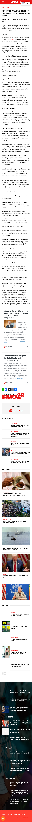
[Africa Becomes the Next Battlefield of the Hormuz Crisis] (5, 693)
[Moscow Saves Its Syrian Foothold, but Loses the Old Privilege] (6, 460)
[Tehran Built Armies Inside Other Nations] (6, 626)
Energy (5, 574)
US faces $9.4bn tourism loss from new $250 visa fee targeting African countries (19, 709)
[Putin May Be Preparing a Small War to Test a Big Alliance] (6, 664)
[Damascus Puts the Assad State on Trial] (6, 443)
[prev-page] (2, 673)
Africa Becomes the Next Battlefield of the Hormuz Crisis (20, 692)
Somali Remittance (8, 492)
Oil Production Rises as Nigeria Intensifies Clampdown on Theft (20, 769)
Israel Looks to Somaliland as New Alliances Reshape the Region (20, 452)
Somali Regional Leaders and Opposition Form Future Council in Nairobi (20, 784)
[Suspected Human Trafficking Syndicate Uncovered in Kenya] (5, 754)
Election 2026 (7, 519)
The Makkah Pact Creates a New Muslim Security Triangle (18, 652)
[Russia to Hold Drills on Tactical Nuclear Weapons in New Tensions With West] (5, 762)
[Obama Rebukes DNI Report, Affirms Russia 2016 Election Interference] (5, 802)
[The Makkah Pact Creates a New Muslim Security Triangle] (6, 652)
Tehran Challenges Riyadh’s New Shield (19, 640)
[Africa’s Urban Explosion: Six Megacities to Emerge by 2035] (5, 739)
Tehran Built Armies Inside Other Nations (19, 627)
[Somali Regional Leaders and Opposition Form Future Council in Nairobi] (5, 784)
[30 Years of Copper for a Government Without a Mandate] (6, 614)
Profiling (21, 396)
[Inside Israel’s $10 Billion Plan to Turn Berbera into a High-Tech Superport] (6, 434)
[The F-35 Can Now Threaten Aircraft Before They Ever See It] (6, 425)
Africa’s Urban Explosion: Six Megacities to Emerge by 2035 (19, 738)
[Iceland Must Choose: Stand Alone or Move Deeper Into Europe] (16, 508)
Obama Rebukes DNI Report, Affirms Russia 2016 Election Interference (19, 801)
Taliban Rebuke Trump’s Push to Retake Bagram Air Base (20, 700)
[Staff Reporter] (11, 410)
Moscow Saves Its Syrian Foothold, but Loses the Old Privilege (20, 461)
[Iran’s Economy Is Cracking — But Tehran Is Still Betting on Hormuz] (16, 536)
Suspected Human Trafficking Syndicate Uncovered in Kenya (19, 753)
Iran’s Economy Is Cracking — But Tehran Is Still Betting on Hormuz (15, 549)
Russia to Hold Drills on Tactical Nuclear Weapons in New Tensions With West (20, 762)
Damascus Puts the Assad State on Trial (20, 443)
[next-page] (5, 673)
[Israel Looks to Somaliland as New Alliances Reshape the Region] (6, 452)
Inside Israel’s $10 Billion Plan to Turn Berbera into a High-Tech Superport (20, 435)
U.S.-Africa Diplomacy (8, 398)
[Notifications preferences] (3, 818)
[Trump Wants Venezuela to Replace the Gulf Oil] (16, 563)
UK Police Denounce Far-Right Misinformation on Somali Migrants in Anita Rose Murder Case (19, 793)
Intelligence (5, 396)
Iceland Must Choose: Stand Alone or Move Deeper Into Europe (15, 521)
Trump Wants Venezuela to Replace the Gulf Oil (15, 576)
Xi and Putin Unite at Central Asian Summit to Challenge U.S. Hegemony (20, 723)
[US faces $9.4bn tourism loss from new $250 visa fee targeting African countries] (5, 709)
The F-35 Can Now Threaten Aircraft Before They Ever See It (20, 425)
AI (18, 394)
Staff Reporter (18, 411)
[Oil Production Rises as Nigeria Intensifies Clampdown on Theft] (5, 770)
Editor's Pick (14, 423)
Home (3, 7)
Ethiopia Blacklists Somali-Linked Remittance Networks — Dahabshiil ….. (14, 494)
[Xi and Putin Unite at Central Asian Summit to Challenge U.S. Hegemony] (5, 723)
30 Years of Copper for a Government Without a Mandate (20, 614)
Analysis (9, 7)
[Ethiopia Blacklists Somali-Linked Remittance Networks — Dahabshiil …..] (16, 481)
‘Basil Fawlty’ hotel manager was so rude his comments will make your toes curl (20, 731)
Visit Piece (17, 398)
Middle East (6, 546)
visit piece (12, 39)
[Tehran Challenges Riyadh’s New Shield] (6, 639)
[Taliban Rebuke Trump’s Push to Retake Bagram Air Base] (5, 701)
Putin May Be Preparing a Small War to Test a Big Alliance (20, 665)
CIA (22, 394)
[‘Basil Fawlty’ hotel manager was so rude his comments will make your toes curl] (5, 731)
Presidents (13, 396)
